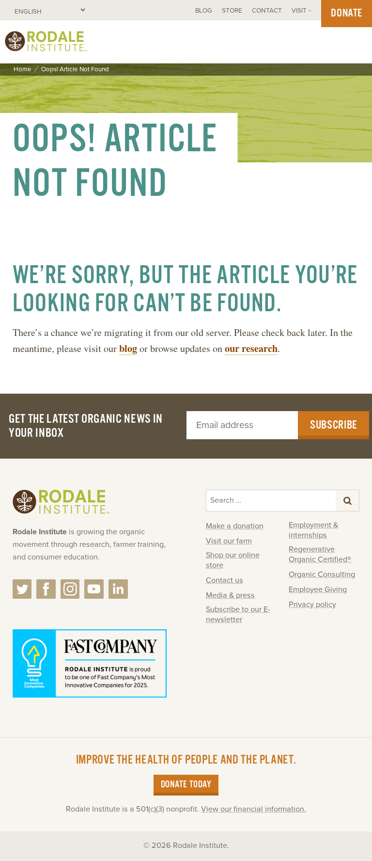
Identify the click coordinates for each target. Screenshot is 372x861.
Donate (346, 13)
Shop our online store (233, 560)
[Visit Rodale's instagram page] (70, 589)
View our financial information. (253, 809)
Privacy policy (312, 604)
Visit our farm (229, 541)
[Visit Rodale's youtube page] (94, 589)
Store (232, 11)
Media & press (230, 595)
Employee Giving (318, 589)
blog (128, 348)
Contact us (224, 580)
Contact (267, 11)
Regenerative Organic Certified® (320, 554)
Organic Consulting (322, 574)
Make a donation (235, 526)
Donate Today (186, 785)
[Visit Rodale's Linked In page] (118, 589)
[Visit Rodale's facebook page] (46, 589)
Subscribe (333, 425)
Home (22, 69)
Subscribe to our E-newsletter (238, 614)
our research (251, 348)
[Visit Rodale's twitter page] (22, 589)
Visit (299, 11)
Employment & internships (313, 530)
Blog (203, 11)
